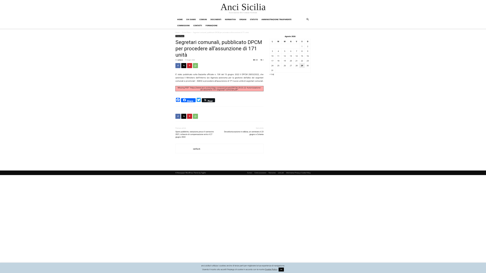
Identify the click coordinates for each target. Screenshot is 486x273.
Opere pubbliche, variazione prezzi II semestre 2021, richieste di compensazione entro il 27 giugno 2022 (194, 134)
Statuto (254, 19)
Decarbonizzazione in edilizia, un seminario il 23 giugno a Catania (244, 133)
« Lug (272, 74)
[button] (308, 19)
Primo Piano (186, 32)
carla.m (180, 60)
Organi (242, 19)
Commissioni (183, 25)
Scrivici (249, 173)
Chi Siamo (191, 19)
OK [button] (281, 269)
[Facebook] (177, 65)
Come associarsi (260, 173)
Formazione (211, 25)
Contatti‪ (197, 25)
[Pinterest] (189, 65)
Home (180, 19)
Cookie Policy (271, 269)
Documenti (215, 19)
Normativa (230, 19)
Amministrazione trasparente (276, 19)
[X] (183, 65)
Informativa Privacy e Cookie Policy (298, 173)
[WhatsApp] (195, 65)
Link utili (281, 173)
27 (291, 65)
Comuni (203, 19)
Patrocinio (272, 173)
